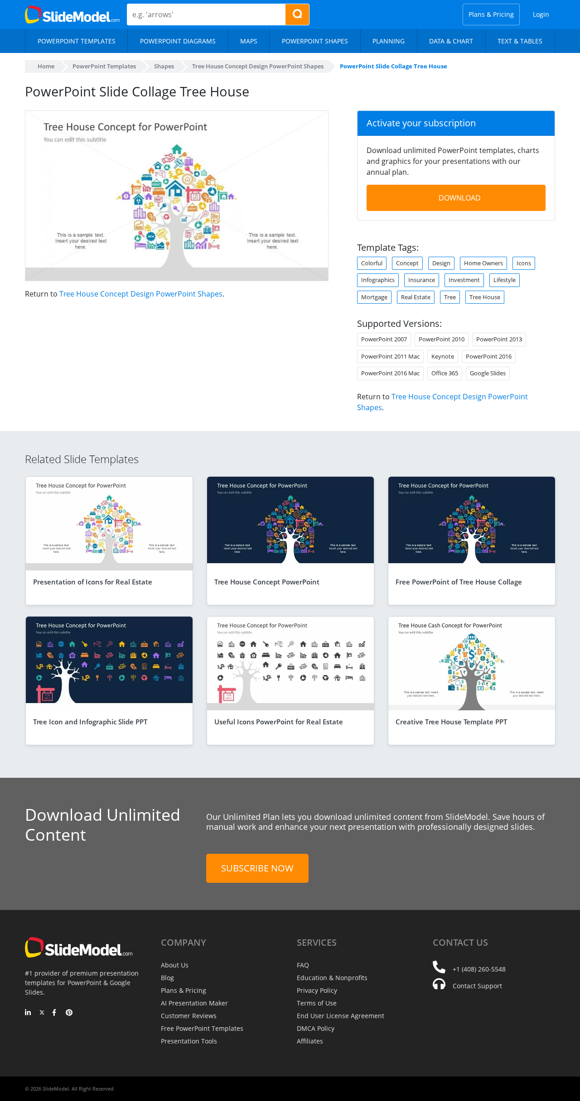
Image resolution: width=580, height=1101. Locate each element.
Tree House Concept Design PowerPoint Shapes (140, 294)
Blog (167, 977)
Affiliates (310, 1041)
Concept (407, 263)
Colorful (371, 263)
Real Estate (415, 297)
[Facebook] (55, 1013)
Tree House (484, 297)
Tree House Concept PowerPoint (266, 581)
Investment (464, 280)
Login (541, 14)
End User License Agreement (340, 1015)
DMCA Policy (315, 1028)
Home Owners (483, 263)
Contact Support (477, 985)
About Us (174, 965)
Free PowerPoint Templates (202, 1028)
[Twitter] (42, 1013)
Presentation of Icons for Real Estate (92, 581)
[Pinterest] (69, 1013)
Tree (450, 297)
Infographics (378, 280)
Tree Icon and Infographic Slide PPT (90, 721)
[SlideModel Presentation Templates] (72, 14)
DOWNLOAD (460, 198)
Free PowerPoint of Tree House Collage (459, 581)
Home (46, 66)
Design (441, 263)
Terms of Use (317, 1003)
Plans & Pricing (491, 14)
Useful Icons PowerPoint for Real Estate (278, 721)
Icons (524, 263)
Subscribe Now (257, 868)
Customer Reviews (189, 1015)
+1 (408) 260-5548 (479, 969)
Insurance (421, 280)
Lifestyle (504, 280)
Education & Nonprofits (332, 977)
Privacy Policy (317, 990)
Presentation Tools (189, 1041)
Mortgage (374, 297)
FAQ (303, 965)
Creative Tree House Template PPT (451, 721)
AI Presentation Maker (194, 1003)
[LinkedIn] (28, 1013)
